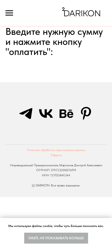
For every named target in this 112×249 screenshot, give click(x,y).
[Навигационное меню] (9, 13)
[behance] (66, 113)
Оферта (56, 155)
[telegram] (26, 113)
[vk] (46, 113)
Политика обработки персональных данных (56, 150)
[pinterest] (86, 113)
